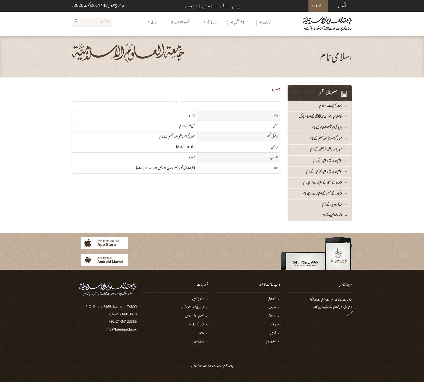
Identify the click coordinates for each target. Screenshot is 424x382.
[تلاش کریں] (76, 22)
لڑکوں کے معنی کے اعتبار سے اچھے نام (322, 182)
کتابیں (273, 333)
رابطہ (154, 22)
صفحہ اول (271, 299)
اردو (318, 6)
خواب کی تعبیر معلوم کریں (192, 308)
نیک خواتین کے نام (332, 215)
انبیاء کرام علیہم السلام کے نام (327, 127)
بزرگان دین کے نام (332, 204)
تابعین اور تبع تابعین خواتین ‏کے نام (324, 171)
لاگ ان (342, 6)
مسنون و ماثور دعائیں (194, 316)
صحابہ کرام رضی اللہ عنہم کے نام (326, 139)
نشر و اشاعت (181, 22)
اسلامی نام (271, 342)
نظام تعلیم (240, 22)
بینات (273, 325)
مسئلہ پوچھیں (198, 299)
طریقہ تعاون (198, 342)
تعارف (267, 22)
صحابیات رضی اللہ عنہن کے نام (326, 149)
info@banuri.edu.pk (121, 329)
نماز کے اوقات (196, 325)
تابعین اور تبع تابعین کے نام (327, 160)
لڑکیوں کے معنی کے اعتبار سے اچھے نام (322, 193)
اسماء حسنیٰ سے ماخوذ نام (330, 106)
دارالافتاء (212, 22)
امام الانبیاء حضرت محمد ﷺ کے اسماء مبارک (320, 116)
